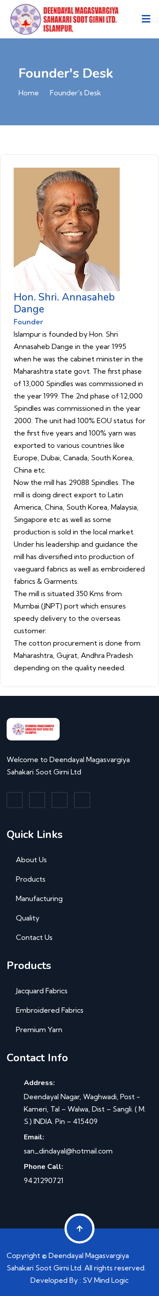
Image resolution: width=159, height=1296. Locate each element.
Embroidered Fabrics (49, 1010)
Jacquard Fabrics (42, 990)
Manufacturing (39, 898)
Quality (27, 917)
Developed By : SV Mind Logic (79, 1280)
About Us (31, 859)
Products (30, 879)
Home (29, 92)
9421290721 (44, 1180)
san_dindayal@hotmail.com (68, 1150)
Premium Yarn (39, 1029)
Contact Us (34, 937)
